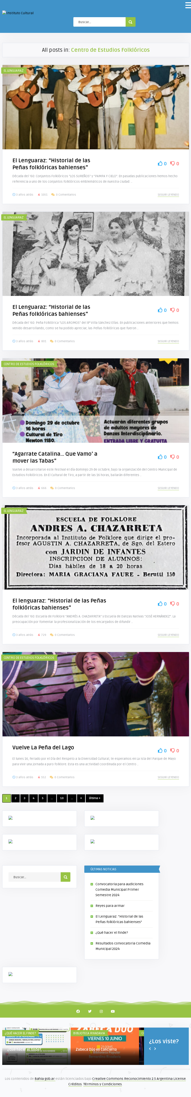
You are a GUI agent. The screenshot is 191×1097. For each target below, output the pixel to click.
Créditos (75, 1084)
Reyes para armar (110, 906)
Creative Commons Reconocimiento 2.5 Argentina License (139, 1079)
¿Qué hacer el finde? (112, 933)
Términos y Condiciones (102, 1084)
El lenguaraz (14, 71)
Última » (94, 798)
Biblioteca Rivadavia (89, 1033)
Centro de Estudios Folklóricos (29, 364)
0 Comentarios (66, 195)
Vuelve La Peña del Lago (43, 747)
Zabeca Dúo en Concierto (96, 1049)
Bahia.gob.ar (45, 1079)
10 (62, 798)
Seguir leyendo (168, 195)
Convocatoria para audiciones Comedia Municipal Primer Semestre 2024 (119, 889)
